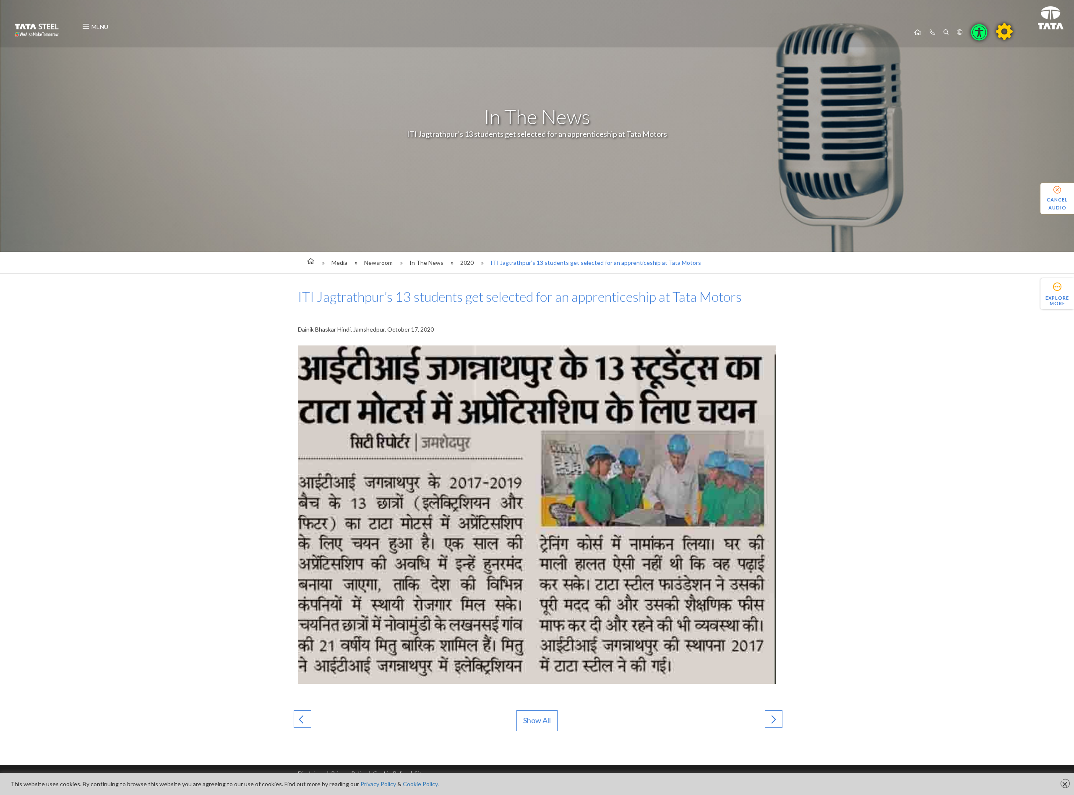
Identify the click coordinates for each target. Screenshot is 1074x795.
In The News (426, 262)
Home (917, 32)
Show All (537, 720)
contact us (932, 32)
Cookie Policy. (421, 783)
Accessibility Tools (979, 32)
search (946, 32)
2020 (467, 262)
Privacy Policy (378, 783)
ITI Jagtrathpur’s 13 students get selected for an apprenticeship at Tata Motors (595, 262)
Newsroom (378, 262)
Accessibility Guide (1004, 31)
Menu (99, 26)
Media (339, 262)
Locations (959, 32)
